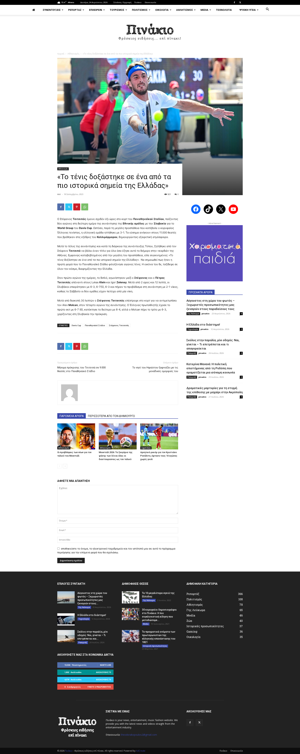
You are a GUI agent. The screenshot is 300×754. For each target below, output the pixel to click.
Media (145, 624)
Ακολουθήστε (103, 672)
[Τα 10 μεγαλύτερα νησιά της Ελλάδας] (130, 597)
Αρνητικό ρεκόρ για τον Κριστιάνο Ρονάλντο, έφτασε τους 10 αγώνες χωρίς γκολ (158, 456)
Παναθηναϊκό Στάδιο (95, 325)
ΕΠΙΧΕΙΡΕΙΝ (95, 9)
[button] (267, 9)
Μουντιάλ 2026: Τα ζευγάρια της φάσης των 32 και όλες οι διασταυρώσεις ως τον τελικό (115, 456)
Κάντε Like (105, 665)
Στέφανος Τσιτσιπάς (119, 325)
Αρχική (60, 53)
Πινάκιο (137, 2)
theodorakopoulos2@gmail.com (139, 734)
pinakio (205, 313)
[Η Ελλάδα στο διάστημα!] (66, 619)
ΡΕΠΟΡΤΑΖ (74, 9)
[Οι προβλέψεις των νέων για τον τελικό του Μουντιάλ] (76, 436)
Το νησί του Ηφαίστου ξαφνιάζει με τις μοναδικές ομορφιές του (155, 369)
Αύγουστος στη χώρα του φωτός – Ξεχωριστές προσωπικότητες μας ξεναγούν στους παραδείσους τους (210, 305)
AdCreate (140, 750)
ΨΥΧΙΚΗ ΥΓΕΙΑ (247, 9)
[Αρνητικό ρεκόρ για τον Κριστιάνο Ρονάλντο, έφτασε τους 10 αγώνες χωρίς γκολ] (159, 436)
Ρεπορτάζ (192, 353)
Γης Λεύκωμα (193, 313)
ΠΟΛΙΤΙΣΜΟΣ (140, 9)
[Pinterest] (76, 206)
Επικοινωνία (150, 2)
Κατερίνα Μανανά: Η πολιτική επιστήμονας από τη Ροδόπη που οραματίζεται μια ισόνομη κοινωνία (210, 368)
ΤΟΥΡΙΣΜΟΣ (117, 9)
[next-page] (65, 466)
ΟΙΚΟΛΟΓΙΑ (162, 9)
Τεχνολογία (193, 329)
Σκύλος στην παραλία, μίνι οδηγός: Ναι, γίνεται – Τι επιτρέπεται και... (92, 635)
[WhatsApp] (84, 206)
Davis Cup (76, 325)
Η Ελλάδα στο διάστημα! (203, 324)
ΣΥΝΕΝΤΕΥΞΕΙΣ (52, 9)
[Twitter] (240, 2)
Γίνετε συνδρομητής (99, 686)
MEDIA (204, 9)
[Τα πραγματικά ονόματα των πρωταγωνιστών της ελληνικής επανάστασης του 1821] (130, 636)
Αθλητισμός (73, 53)
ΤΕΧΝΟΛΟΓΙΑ (224, 9)
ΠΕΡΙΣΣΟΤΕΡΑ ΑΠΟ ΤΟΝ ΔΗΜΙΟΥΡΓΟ (111, 416)
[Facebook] (234, 2)
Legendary (146, 448)
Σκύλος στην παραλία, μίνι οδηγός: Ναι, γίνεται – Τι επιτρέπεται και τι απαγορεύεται (212, 344)
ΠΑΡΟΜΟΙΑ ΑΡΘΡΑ (71, 416)
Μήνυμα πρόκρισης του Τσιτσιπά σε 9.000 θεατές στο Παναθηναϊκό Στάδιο (81, 369)
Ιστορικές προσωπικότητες (155, 646)
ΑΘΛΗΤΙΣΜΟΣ (184, 9)
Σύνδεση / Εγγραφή (122, 2)
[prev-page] (59, 466)
